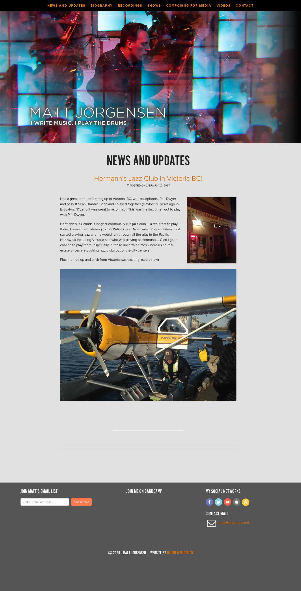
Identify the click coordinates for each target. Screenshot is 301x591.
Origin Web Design (180, 553)
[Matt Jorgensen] (97, 128)
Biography (102, 5)
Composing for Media (188, 5)
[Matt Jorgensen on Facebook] (210, 505)
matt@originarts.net (234, 522)
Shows (154, 5)
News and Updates (66, 5)
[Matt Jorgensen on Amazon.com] (246, 505)
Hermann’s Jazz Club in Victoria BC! (148, 178)
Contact (245, 5)
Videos (224, 5)
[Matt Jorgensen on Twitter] (219, 505)
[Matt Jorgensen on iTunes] (237, 505)
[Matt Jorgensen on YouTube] (228, 505)
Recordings (130, 5)
